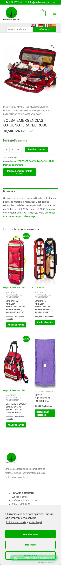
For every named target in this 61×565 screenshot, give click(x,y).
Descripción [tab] (9, 191)
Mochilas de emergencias (32, 110)
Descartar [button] (30, 544)
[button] (52, 47)
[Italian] (45, 25)
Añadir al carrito (36, 149)
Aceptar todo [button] (30, 534)
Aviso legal (35, 522)
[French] (37, 25)
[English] (33, 25)
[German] (41, 25)
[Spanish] (54, 25)
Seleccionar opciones (42, 413)
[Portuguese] (50, 25)
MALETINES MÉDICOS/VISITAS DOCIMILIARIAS (34, 161)
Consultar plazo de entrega (21, 216)
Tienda (13, 107)
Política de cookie (16, 522)
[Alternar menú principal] (54, 13)
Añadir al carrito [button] (16, 324)
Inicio (5, 107)
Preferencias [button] (30, 555)
